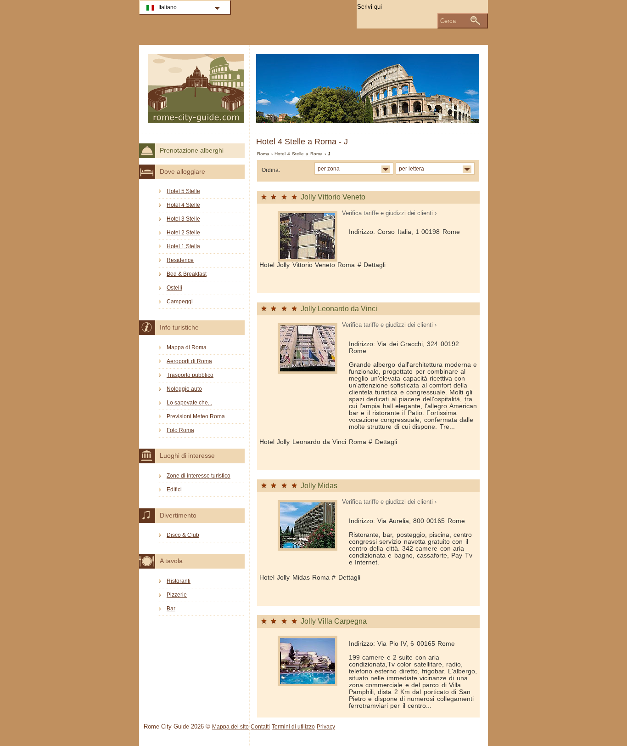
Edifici (174, 489)
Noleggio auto (184, 389)
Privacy (326, 726)
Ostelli (174, 288)
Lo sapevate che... (189, 402)
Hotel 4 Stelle (183, 205)
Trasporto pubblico (190, 375)
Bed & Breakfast (187, 274)
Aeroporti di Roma (189, 361)
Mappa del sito (230, 726)
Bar (171, 608)
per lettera (411, 168)
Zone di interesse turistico (198, 476)
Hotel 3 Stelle (183, 219)
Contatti (260, 726)
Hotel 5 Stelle (183, 191)
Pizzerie (177, 595)
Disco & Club (183, 535)
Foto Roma (180, 430)
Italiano (167, 7)
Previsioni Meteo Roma (196, 416)
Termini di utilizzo (293, 726)
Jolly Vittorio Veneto (333, 197)
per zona (329, 168)
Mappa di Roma (187, 347)
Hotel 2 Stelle (183, 232)
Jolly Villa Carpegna (334, 621)
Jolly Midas (319, 486)
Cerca (448, 20)
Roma (263, 153)
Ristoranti (178, 581)
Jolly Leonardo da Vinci (339, 309)
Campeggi (180, 301)
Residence (180, 260)
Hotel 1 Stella (183, 246)
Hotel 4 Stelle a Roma (298, 153)
